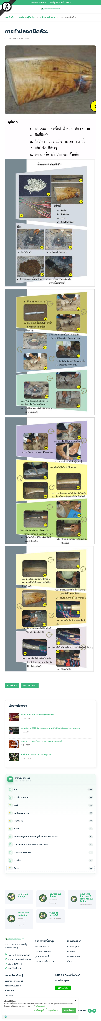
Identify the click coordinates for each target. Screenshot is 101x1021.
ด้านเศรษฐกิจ (73, 946)
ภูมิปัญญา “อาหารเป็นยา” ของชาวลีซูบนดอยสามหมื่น (42, 741)
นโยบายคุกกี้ (40, 1006)
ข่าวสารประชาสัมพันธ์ (14, 980)
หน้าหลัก (10, 17)
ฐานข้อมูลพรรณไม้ (53, 914)
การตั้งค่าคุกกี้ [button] (39, 1011)
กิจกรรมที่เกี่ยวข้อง (13, 985)
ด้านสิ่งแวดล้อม (74, 956)
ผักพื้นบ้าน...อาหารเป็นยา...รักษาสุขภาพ (36, 754)
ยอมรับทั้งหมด (69, 1011)
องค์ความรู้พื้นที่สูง (27, 17)
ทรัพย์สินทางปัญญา (55, 895)
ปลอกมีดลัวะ (12, 685)
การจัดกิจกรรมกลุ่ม (43, 951)
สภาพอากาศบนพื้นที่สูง (23, 914)
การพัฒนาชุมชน (42, 946)
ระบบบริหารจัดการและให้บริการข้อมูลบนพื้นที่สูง (86, 897)
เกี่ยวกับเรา (9, 990)
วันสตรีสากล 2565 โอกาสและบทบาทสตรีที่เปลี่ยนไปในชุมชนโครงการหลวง (50, 728)
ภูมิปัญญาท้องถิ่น (47, 17)
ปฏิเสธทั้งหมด (53, 1011)
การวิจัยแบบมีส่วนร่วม (44, 961)
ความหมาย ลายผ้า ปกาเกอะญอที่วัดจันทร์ (37, 714)
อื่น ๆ (69, 961)
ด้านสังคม (71, 951)
